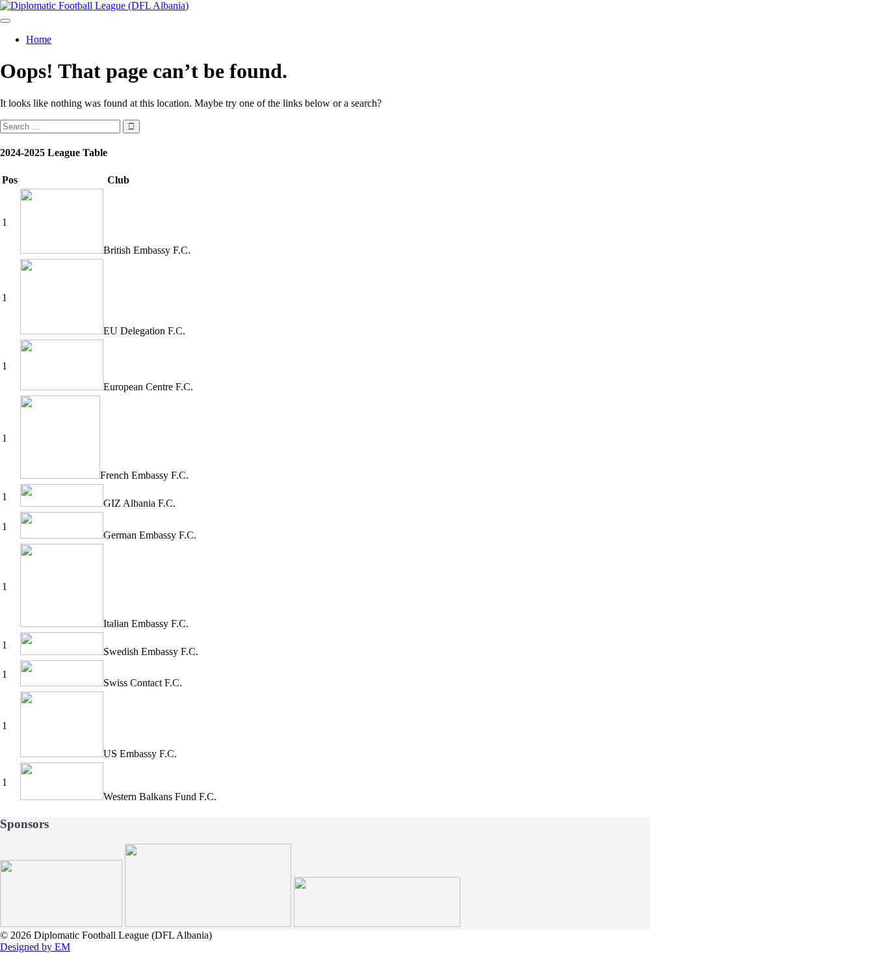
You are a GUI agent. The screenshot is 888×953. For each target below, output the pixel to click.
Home (38, 39)
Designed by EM (35, 946)
